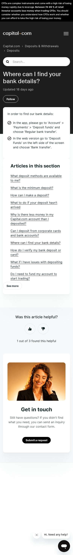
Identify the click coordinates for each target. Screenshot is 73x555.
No (43, 328)
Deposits (13, 50)
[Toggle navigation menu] (66, 33)
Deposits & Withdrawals (42, 46)
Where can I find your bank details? (35, 243)
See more (13, 285)
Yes (30, 328)
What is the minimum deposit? (31, 188)
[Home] (17, 33)
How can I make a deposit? (29, 195)
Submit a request (36, 440)
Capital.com (11, 46)
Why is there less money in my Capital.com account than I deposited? (32, 219)
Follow (11, 99)
